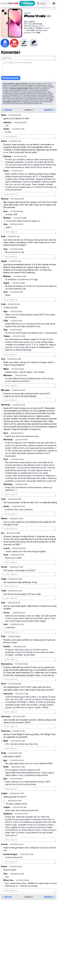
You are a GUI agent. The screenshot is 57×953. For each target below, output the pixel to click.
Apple (27, 13)
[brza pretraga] (38, 3)
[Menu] (53, 3)
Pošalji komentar (10, 78)
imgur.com (27, 102)
